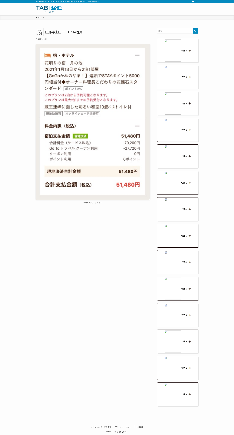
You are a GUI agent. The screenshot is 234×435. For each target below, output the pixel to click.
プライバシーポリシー (124, 426)
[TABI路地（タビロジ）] (49, 9)
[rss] (193, 1)
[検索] (196, 1)
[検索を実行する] (195, 31)
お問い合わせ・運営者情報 (102, 426)
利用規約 (139, 426)
